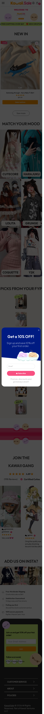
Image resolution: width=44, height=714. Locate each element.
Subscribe (22, 373)
